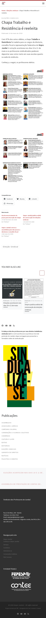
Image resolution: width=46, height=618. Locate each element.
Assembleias (6, 423)
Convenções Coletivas (10, 554)
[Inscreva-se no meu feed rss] (14, 325)
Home (3, 11)
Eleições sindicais (12, 11)
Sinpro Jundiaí (7, 539)
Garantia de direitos (10, 452)
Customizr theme (36, 608)
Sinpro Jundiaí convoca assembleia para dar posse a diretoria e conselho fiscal (11, 230)
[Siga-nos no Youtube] (6, 325)
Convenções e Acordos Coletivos (15, 433)
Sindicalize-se (7, 551)
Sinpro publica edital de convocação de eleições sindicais (33, 307)
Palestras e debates (10, 459)
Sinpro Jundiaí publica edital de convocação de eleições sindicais (32, 217)
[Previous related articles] (36, 273)
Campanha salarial (9, 429)
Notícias (5, 456)
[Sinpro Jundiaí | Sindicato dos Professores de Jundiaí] (3, 3)
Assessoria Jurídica (10, 426)
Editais (4, 442)
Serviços (5, 545)
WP (17, 608)
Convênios (6, 436)
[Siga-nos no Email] (10, 325)
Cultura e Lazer (8, 439)
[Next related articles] (42, 273)
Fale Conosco (7, 557)
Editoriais (6, 446)
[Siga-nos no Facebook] (3, 325)
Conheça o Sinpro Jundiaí (11, 541)
